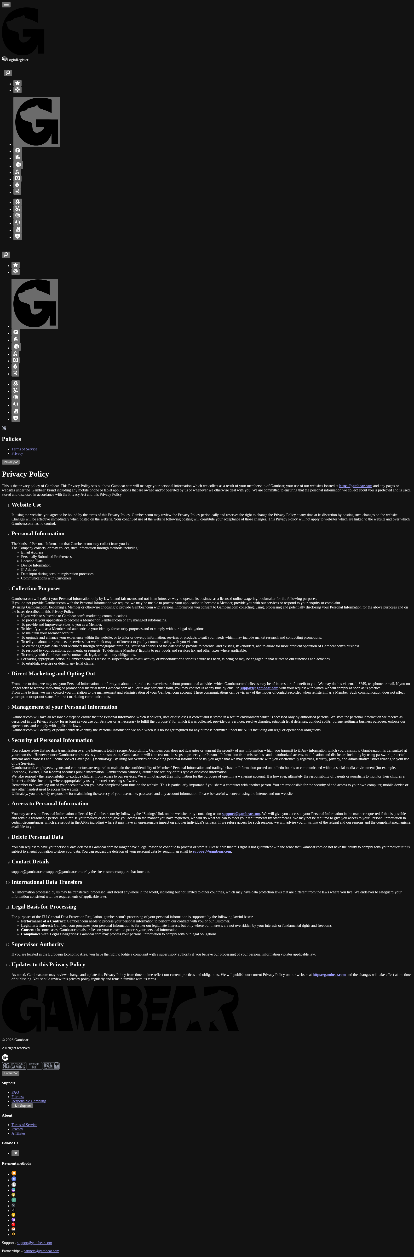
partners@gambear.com (41, 1251)
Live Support (22, 1106)
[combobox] (10, 1073)
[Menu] (6, 4)
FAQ (15, 1092)
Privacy (17, 453)
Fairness (18, 1097)
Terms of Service (24, 449)
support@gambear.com (34, 1243)
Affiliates (18, 1133)
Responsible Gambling (29, 1101)
